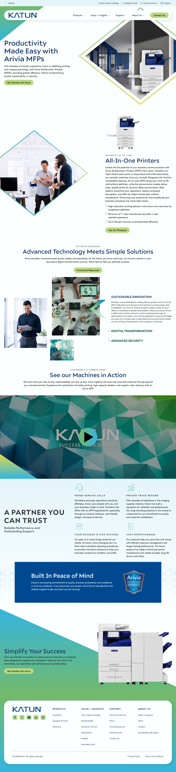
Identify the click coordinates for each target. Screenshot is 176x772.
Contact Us (159, 15)
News (140, 720)
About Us (137, 15)
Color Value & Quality (90, 715)
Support (120, 15)
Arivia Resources (117, 726)
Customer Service (89, 726)
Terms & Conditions (154, 756)
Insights (84, 738)
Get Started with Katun (148, 732)
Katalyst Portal (130, 3)
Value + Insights (98, 15)
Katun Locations (145, 715)
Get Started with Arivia (18, 82)
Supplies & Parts (60, 720)
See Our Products (117, 230)
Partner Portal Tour (118, 715)
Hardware (57, 715)
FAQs (112, 720)
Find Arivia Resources (88, 270)
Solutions (57, 726)
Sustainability (87, 720)
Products (77, 15)
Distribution (86, 732)
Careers (141, 726)
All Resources (116, 732)
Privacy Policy (134, 756)
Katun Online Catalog (109, 3)
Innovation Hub (88, 744)
